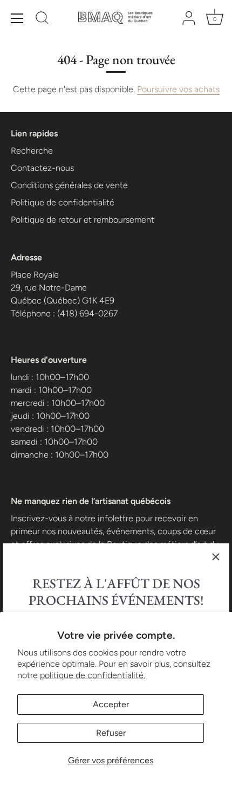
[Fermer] (216, 557)
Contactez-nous (42, 168)
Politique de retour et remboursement (82, 220)
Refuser (111, 733)
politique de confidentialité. (92, 675)
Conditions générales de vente (69, 185)
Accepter (111, 704)
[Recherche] (42, 19)
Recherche (32, 151)
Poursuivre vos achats (178, 89)
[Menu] (17, 18)
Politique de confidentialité (62, 202)
